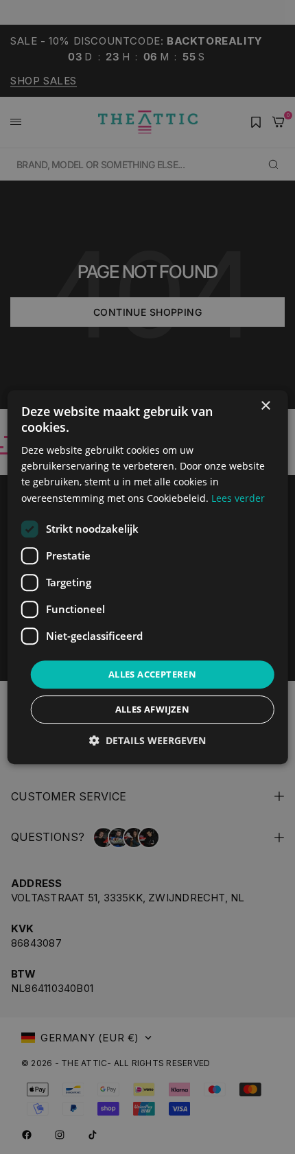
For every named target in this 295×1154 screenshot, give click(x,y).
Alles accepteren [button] (152, 674)
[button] (147, 740)
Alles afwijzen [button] (152, 709)
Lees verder (238, 498)
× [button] (265, 406)
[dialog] (148, 577)
